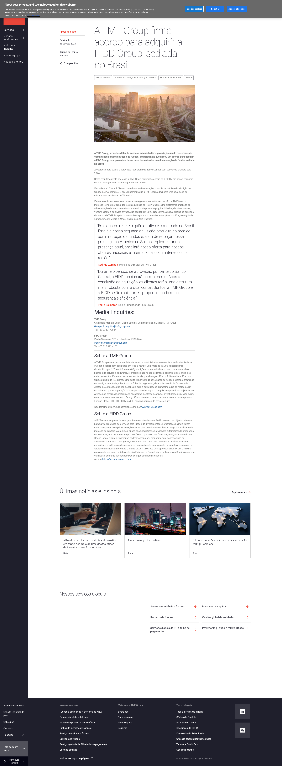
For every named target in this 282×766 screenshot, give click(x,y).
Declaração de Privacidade (190, 733)
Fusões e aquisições (170, 77)
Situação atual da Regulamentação (193, 739)
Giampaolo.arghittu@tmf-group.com (112, 326)
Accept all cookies (237, 9)
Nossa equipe (125, 722)
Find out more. (33, 15)
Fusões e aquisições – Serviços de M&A (135, 77)
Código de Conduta (186, 717)
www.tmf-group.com (151, 407)
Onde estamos (125, 717)
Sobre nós (123, 711)
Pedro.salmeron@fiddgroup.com (110, 342)
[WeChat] (242, 730)
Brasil (189, 77)
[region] (141, 9)
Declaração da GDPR (187, 728)
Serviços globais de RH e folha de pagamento (83, 744)
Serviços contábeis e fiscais (74, 733)
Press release (103, 77)
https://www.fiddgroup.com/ (116, 459)
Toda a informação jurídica (189, 711)
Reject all (215, 9)
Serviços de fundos (70, 739)
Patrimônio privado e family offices (77, 722)
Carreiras (122, 728)
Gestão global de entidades (74, 717)
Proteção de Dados (186, 722)
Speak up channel (185, 749)
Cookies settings (68, 750)
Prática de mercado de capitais (76, 728)
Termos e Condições (187, 744)
